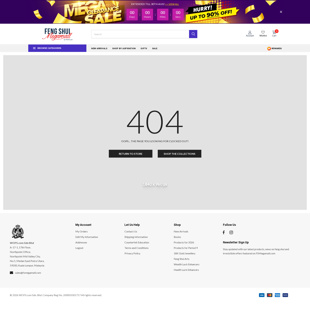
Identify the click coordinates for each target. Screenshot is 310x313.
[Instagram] (231, 232)
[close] (281, 11)
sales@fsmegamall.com (28, 272)
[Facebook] (224, 232)
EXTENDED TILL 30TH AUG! (148, 3)
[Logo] (57, 34)
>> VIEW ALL (172, 4)
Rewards (276, 48)
